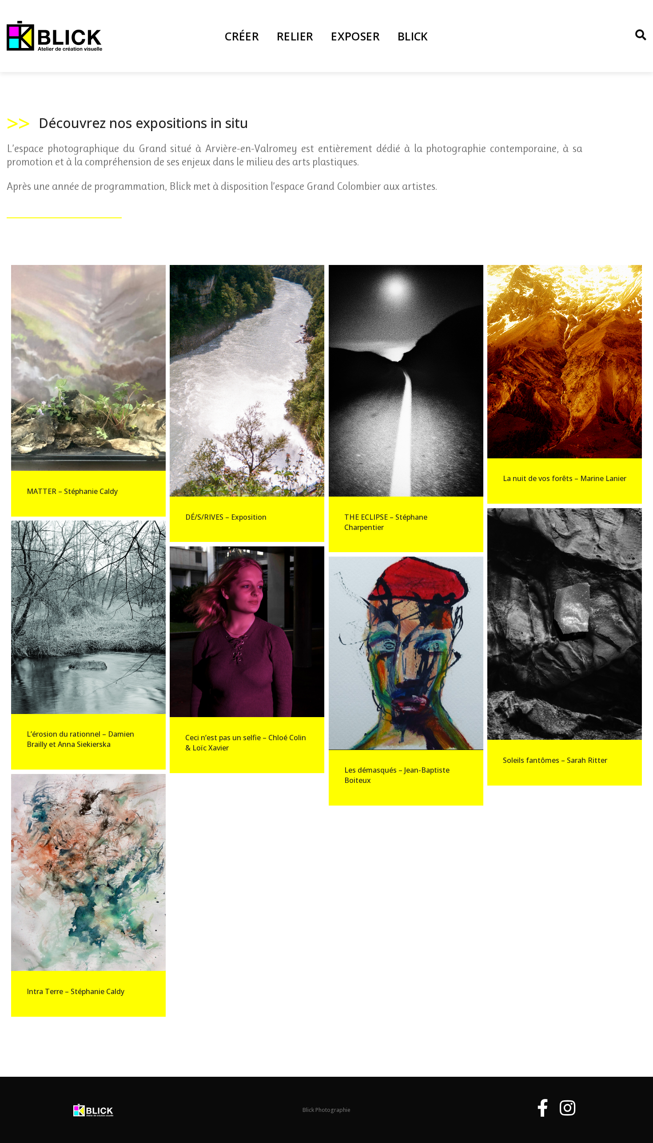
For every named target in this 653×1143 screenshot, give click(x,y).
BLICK (413, 36)
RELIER (295, 36)
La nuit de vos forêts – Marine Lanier (564, 478)
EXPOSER (355, 36)
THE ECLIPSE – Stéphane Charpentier (385, 522)
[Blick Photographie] (54, 35)
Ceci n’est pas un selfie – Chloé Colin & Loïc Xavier (245, 743)
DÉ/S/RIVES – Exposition (226, 517)
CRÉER (242, 36)
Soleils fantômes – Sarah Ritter (555, 760)
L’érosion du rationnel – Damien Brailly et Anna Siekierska (80, 739)
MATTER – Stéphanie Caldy (72, 491)
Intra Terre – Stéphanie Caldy (75, 991)
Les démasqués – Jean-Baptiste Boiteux (397, 775)
